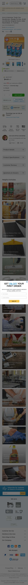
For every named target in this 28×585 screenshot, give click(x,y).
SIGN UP (14, 301)
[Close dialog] (27, 281)
